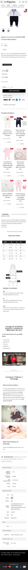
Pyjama (15, 5)
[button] (26, 9)
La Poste (14, 476)
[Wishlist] (26, 2)
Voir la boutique (14, 91)
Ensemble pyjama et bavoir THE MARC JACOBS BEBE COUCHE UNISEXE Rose (20, 197)
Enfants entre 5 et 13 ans (16, 505)
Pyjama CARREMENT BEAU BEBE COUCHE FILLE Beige (7, 195)
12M (12, 515)
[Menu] (1, 2)
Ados (12, 504)
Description (5, 214)
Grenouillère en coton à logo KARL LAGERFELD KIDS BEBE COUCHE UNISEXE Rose (7, 165)
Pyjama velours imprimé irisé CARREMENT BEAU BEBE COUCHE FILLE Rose (20, 165)
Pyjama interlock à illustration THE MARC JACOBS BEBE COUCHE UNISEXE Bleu (20, 133)
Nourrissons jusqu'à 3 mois (17, 507)
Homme (13, 512)
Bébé (8, 5)
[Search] (20, 2)
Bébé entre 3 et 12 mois (18, 504)
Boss (4, 336)
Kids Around (7, 385)
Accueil (3, 5)
